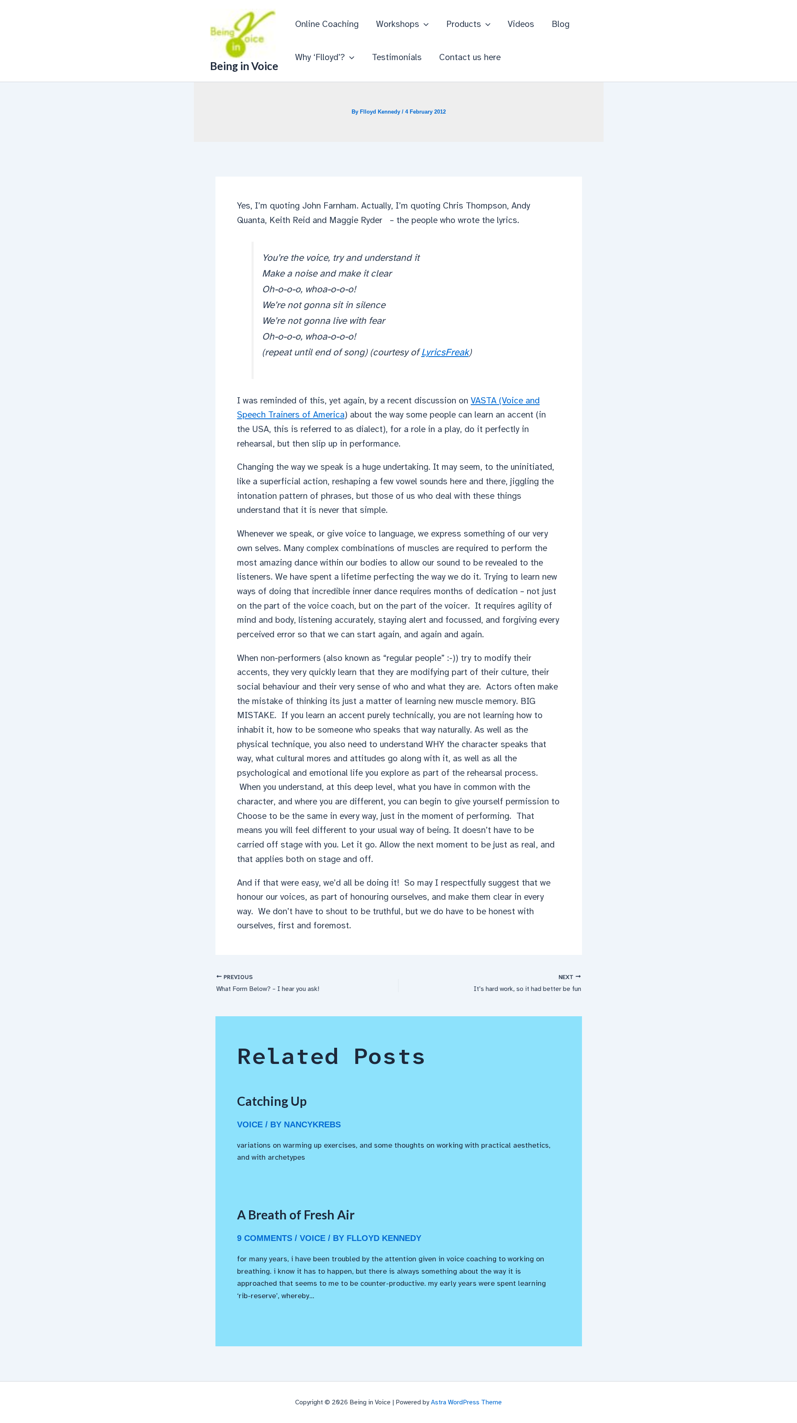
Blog (561, 24)
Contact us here (470, 57)
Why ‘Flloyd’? (320, 57)
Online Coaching (327, 24)
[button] (424, 24)
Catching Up (272, 1100)
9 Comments (264, 1238)
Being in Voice (244, 66)
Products (463, 24)
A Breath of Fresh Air (295, 1214)
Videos (521, 24)
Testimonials (397, 57)
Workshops (397, 24)
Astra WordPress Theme (466, 1402)
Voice (250, 1124)
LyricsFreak (445, 352)
